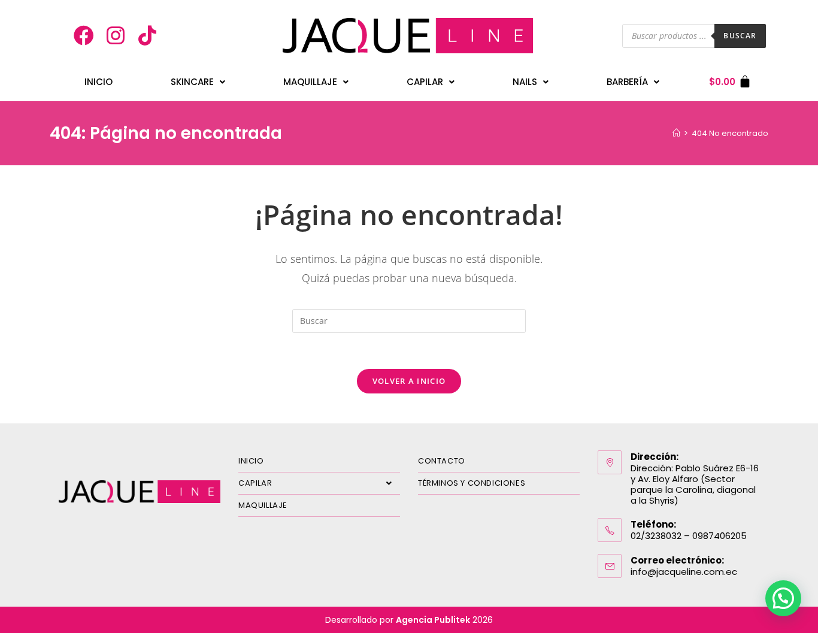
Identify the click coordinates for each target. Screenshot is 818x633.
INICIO (98, 81)
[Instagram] (115, 36)
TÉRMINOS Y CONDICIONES (471, 483)
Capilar (425, 81)
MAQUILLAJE (262, 505)
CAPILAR (255, 483)
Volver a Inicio (409, 380)
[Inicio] (676, 133)
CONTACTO (441, 461)
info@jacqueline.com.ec (684, 571)
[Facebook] (84, 36)
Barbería (627, 81)
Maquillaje (310, 81)
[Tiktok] (147, 36)
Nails (525, 81)
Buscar (739, 36)
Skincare (192, 81)
